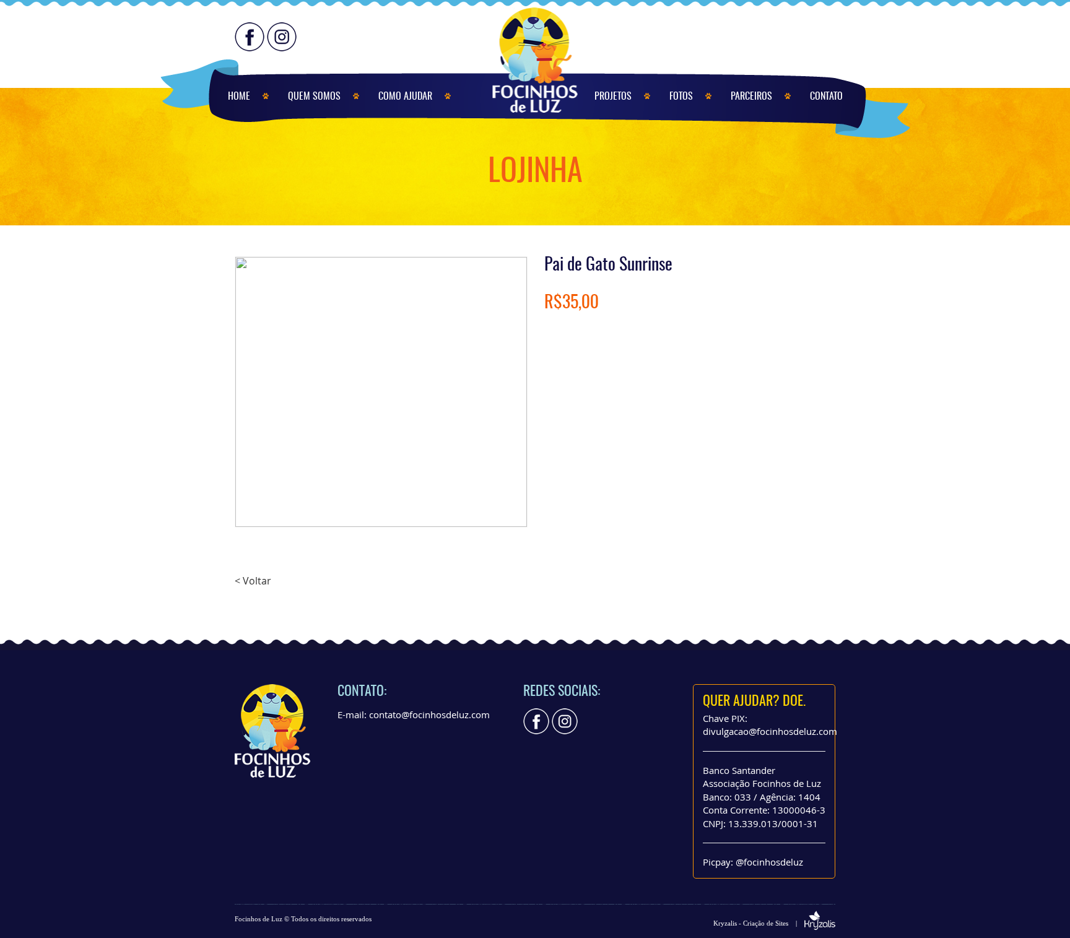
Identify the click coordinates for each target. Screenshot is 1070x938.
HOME (239, 97)
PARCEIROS (751, 97)
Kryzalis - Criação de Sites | (758, 923)
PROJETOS (613, 97)
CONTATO (826, 97)
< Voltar (253, 581)
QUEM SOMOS (314, 97)
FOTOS (681, 97)
